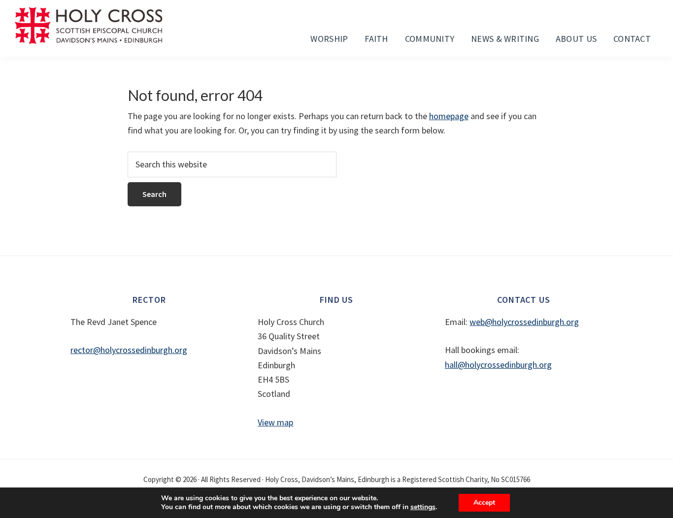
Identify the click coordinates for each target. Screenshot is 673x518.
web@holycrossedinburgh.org (524, 321)
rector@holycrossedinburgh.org (128, 350)
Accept (484, 502)
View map (275, 422)
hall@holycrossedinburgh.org (498, 364)
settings (423, 507)
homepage (449, 116)
